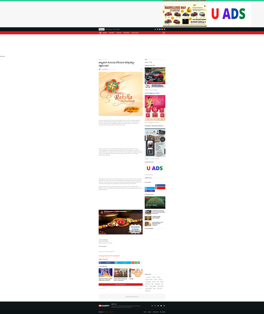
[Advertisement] (132, 46)
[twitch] (164, 29)
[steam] (155, 29)
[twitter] (160, 29)
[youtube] (162, 29)
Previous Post (102, 288)
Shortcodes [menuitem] (135, 32)
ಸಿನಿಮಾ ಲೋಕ (159, 288)
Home (100, 59)
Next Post (140, 288)
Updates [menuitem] (119, 32)
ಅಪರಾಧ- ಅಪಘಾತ (148, 279)
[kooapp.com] (150, 185)
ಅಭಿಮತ (155, 279)
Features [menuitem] (111, 32)
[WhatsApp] (136, 262)
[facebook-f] (157, 29)
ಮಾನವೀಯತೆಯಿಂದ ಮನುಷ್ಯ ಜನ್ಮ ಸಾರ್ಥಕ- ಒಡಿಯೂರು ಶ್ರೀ (120, 279)
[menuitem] (100, 32)
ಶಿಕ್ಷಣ (154, 288)
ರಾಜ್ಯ (162, 284)
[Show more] (141, 262)
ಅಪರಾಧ (158, 277)
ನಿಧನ (152, 284)
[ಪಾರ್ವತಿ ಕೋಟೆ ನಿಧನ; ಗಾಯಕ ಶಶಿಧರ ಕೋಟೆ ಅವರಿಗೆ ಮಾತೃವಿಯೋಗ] (148, 224)
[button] (163, 32)
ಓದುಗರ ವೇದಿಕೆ (148, 281)
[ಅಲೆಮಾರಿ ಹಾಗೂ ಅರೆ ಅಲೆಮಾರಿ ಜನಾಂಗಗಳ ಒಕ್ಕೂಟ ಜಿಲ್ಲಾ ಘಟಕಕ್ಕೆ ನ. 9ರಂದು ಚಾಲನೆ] (148, 212)
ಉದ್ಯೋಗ (160, 279)
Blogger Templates (109, 312)
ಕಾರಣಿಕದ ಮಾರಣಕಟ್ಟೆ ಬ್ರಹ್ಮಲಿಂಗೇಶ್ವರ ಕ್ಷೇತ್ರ (156, 217)
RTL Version (162, 312)
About (149, 312)
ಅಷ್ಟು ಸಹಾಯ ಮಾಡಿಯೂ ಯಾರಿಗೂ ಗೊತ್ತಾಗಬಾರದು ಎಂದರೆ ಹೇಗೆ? (105, 279)
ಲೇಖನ (146, 286)
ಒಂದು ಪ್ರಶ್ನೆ (131, 278)
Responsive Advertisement (132, 296)
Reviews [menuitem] (105, 32)
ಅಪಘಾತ (153, 277)
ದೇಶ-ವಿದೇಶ (147, 284)
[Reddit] (133, 262)
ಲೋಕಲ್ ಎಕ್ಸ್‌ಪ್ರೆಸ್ (153, 286)
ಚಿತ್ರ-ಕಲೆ (161, 281)
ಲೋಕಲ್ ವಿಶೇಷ (105, 59)
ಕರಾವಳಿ (153, 281)
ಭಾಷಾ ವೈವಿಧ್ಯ (157, 284)
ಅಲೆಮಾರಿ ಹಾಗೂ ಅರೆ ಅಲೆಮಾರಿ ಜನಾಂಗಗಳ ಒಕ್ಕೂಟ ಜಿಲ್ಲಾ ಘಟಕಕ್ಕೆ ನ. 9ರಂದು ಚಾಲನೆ (158, 212)
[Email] (138, 262)
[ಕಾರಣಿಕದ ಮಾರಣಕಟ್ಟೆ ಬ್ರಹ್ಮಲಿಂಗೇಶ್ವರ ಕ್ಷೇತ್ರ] (148, 218)
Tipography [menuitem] (126, 32)
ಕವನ (158, 281)
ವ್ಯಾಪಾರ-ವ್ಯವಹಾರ (148, 288)
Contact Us (155, 312)
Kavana (149, 277)
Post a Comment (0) (121, 284)
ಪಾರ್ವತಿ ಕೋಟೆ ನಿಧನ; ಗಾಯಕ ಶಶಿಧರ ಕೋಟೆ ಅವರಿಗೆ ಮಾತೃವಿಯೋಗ (157, 224)
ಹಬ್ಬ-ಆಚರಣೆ (147, 290)
